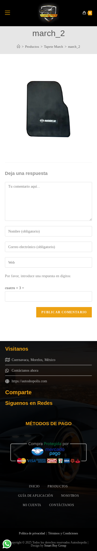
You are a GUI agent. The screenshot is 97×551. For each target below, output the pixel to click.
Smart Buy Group (55, 545)
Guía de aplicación (35, 496)
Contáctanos (61, 505)
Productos (58, 486)
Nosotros (70, 496)
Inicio (34, 486)
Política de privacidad (32, 533)
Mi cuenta (32, 505)
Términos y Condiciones (63, 533)
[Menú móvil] (7, 13)
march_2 (74, 47)
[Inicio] (18, 47)
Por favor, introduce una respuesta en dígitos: (38, 276)
